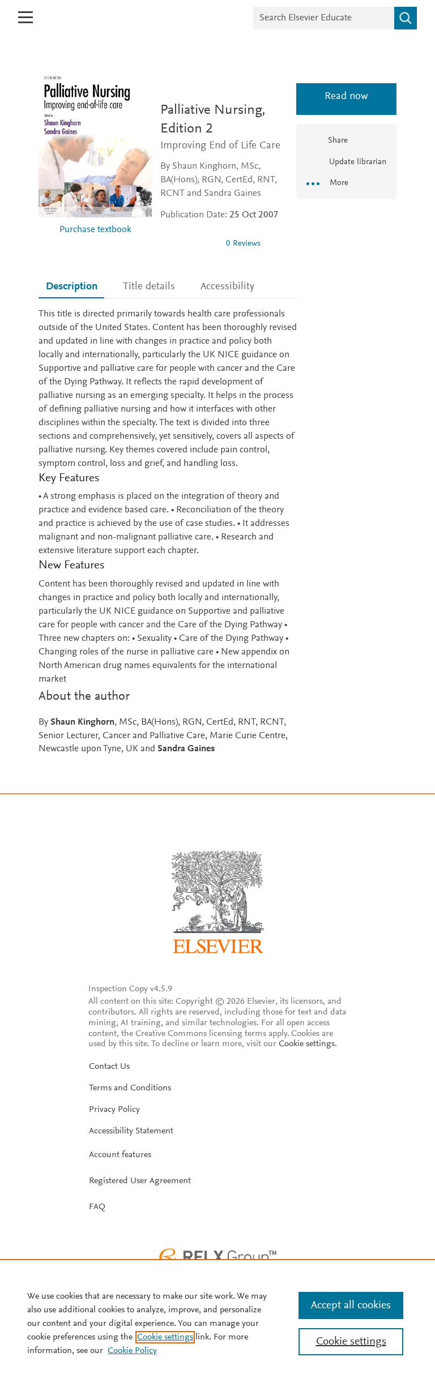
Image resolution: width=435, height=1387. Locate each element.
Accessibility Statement (131, 1131)
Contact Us (109, 1066)
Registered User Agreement (140, 1180)
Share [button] (338, 140)
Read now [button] (346, 96)
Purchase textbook (95, 230)
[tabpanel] (168, 532)
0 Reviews (243, 243)
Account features (120, 1154)
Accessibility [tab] (227, 286)
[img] (188, 243)
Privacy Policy (114, 1109)
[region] (217, 1323)
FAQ (97, 1207)
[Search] (405, 18)
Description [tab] (71, 286)
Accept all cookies (351, 1305)
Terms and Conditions (130, 1088)
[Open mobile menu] (25, 17)
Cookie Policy (132, 1350)
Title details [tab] (149, 286)
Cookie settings (307, 1043)
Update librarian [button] (356, 162)
